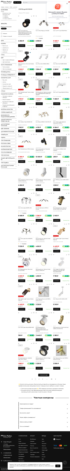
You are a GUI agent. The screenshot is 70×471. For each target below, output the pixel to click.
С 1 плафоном (5, 15)
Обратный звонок (6, 457)
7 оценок (59, 154)
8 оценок (24, 243)
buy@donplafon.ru (7, 460)
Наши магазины (7, 449)
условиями (30, 464)
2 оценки (41, 38)
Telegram (58, 439)
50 (51, 379)
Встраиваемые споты (7, 13)
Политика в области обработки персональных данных (11, 469)
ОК (58, 466)
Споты (2, 11)
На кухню (3, 28)
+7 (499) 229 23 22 (7, 453)
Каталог (19, 2)
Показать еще (44, 375)
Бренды (44, 435)
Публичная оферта (59, 448)
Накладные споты (6, 14)
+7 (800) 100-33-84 (7, 455)
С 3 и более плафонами (7, 18)
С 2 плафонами (6, 17)
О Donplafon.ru (23, 435)
